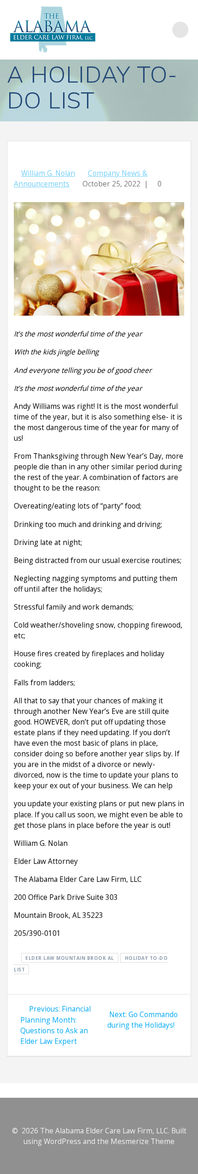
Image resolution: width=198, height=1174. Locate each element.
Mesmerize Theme (143, 1141)
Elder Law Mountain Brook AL (69, 957)
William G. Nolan (48, 173)
